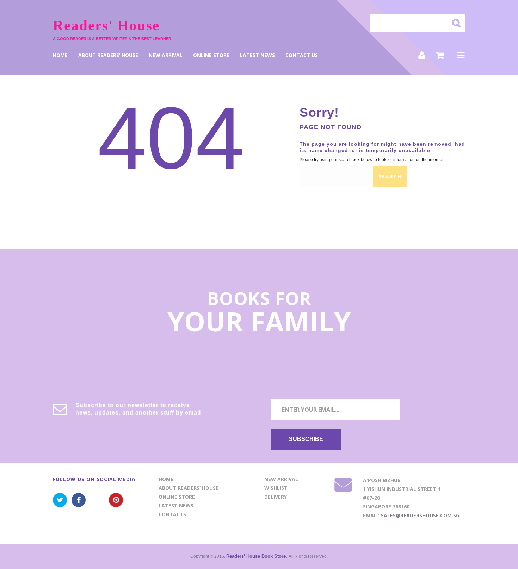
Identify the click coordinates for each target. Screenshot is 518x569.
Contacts (172, 514)
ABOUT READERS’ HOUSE (108, 55)
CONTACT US (301, 55)
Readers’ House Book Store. (257, 556)
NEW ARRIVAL (166, 55)
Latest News (257, 55)
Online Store (211, 55)
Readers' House (106, 25)
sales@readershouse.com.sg (420, 515)
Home (60, 55)
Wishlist (276, 488)
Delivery (275, 496)
